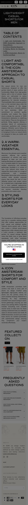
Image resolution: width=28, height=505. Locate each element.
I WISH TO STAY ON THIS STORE (14, 259)
